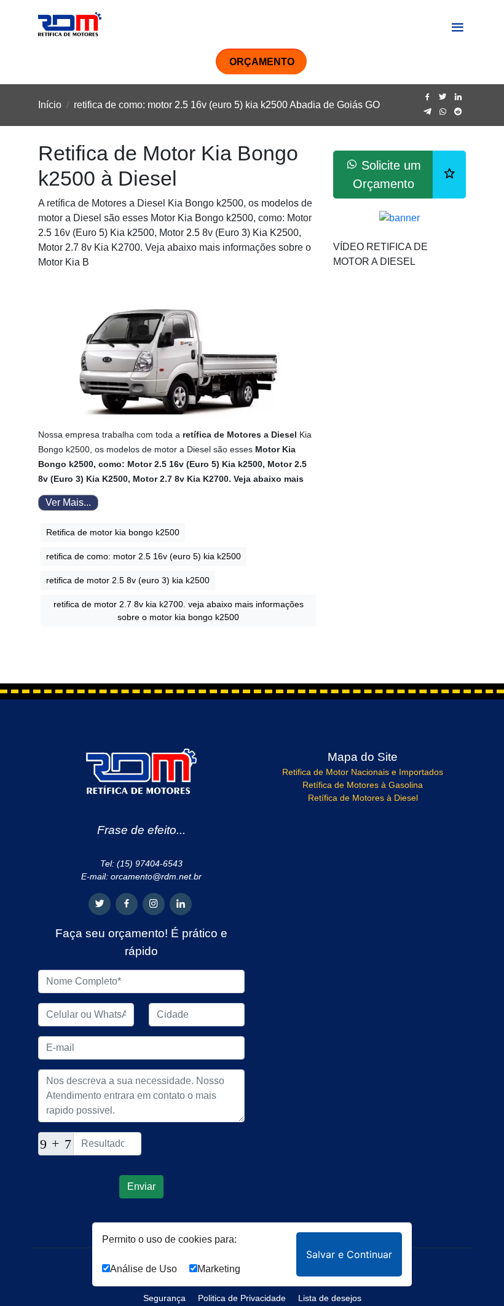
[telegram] (427, 112)
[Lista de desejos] (449, 175)
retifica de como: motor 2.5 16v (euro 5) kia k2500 (143, 556)
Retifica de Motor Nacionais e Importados (362, 772)
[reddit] (458, 112)
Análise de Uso (143, 1269)
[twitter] (442, 97)
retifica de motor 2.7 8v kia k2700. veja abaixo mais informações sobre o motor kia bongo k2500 (178, 610)
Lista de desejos (329, 1298)
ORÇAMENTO (261, 62)
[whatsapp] (442, 112)
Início (49, 105)
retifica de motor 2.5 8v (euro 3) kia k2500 (128, 580)
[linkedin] (458, 97)
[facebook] (427, 97)
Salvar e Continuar (349, 1254)
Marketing (218, 1269)
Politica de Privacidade (242, 1298)
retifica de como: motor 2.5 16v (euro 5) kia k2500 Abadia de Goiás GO (227, 105)
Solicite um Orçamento (387, 175)
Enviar (141, 1186)
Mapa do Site (363, 756)
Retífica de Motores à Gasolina (362, 785)
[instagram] (154, 904)
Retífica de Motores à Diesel (363, 798)
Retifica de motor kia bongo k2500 (112, 532)
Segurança (164, 1298)
